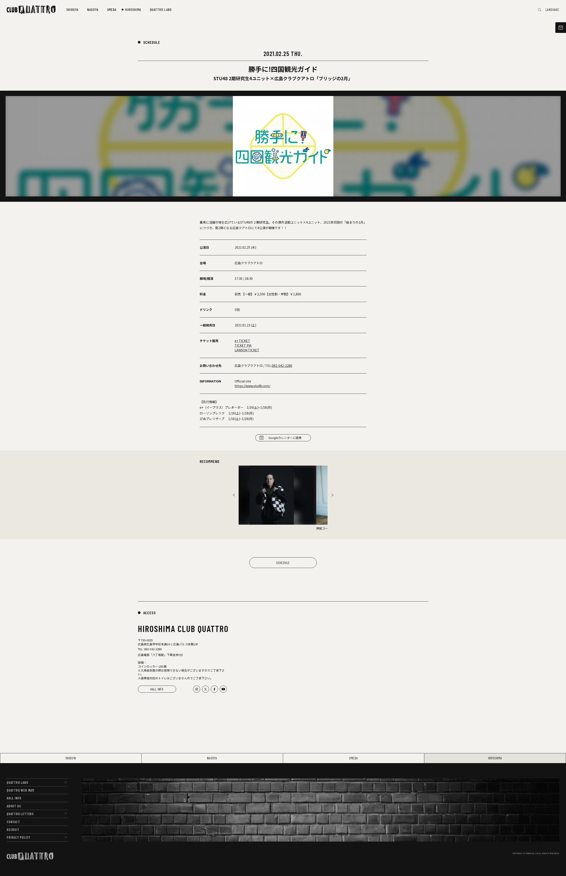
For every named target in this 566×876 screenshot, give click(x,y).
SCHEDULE (151, 42)
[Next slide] (332, 495)
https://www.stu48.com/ (252, 386)
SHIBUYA (71, 758)
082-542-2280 (282, 365)
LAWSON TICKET (247, 350)
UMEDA (353, 758)
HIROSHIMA (495, 758)
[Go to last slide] (234, 495)
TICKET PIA (243, 345)
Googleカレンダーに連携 (284, 438)
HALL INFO (156, 689)
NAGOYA (212, 758)
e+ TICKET (242, 340)
